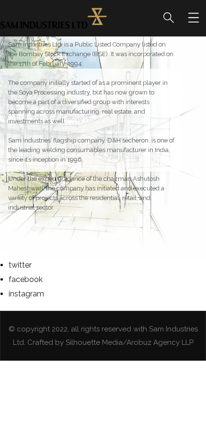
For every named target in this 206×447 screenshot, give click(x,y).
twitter (20, 265)
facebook (26, 279)
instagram (26, 293)
